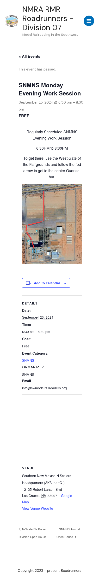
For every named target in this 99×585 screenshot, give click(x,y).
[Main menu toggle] (89, 21)
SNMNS (28, 360)
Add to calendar (47, 283)
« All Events (29, 56)
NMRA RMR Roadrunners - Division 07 (47, 18)
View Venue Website (37, 508)
